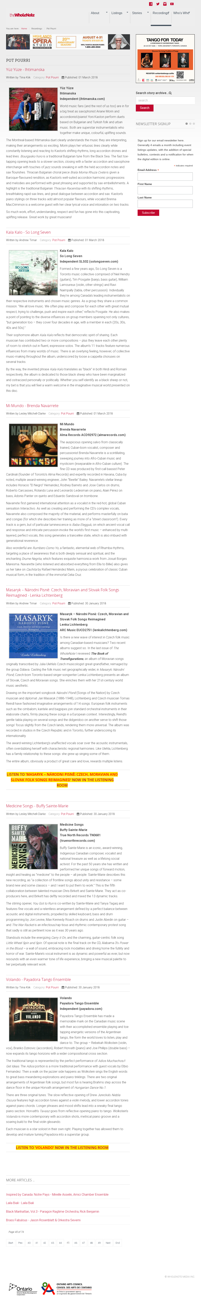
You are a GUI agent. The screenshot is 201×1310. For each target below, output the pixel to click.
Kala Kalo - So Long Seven (28, 232)
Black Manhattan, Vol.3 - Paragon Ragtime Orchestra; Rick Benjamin (52, 1211)
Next (108, 1243)
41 (37, 1243)
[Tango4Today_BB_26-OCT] (165, 58)
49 (99, 1243)
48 (91, 1243)
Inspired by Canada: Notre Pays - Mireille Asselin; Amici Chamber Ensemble (57, 1194)
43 (52, 1243)
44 (60, 1243)
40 (29, 1243)
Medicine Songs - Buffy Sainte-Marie (37, 805)
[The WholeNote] (22, 15)
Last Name (145, 197)
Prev (20, 1243)
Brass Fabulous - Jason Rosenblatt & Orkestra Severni (43, 1220)
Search (144, 108)
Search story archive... (152, 93)
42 (44, 1243)
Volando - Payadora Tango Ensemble (38, 979)
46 (75, 1243)
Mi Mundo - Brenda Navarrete (32, 405)
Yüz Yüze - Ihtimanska (25, 69)
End (118, 1243)
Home (24, 28)
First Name (145, 184)
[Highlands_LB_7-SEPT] (68, 41)
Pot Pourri (52, 77)
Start (10, 1243)
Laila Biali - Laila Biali (20, 1203)
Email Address (148, 170)
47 (83, 1243)
